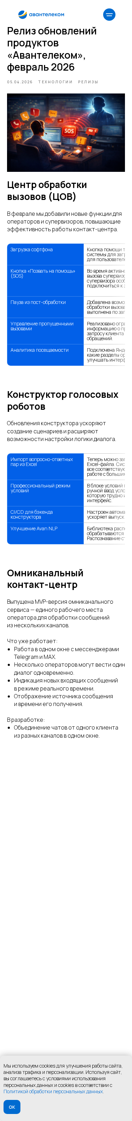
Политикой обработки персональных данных (53, 1091)
